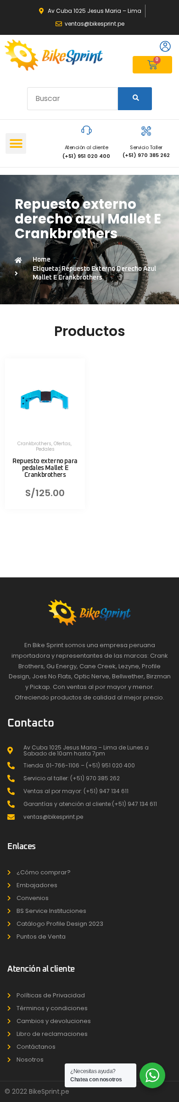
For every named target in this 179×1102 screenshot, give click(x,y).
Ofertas (62, 443)
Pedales (45, 449)
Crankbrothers (34, 443)
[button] (16, 143)
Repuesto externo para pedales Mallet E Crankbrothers (45, 468)
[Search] (135, 98)
